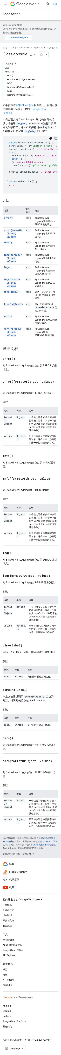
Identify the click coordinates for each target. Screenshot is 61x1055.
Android (7, 1005)
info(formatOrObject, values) (13, 258)
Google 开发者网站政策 (44, 845)
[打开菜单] (5, 4)
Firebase (7, 1016)
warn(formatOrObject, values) (12, 332)
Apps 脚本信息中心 (12, 945)
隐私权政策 (16, 1039)
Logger (21, 123)
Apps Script (11, 14)
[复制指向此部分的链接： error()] (19, 359)
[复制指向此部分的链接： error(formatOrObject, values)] (6, 386)
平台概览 (7, 905)
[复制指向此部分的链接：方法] (12, 201)
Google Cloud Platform (14, 1021)
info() (8, 242)
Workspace (36, 4)
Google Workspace (20, 47)
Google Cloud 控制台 (13, 950)
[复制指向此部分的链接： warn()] (17, 738)
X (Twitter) (8, 980)
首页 (5, 47)
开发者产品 (8, 910)
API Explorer (9, 955)
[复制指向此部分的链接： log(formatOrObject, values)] (54, 576)
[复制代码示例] (55, 138)
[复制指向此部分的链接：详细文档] (21, 349)
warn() (8, 316)
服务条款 (7, 925)
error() (8, 217)
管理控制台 (8, 939)
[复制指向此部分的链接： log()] (15, 553)
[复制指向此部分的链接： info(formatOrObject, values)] (6, 483)
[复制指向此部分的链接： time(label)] (26, 646)
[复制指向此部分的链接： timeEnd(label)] (31, 690)
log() (7, 267)
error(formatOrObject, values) (13, 233)
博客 (5, 969)
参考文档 (53, 47)
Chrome (7, 1011)
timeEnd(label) (13, 304)
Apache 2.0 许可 (50, 841)
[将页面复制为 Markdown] (41, 54)
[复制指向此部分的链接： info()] (17, 456)
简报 (5, 974)
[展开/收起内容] (16, 64)
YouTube (7, 985)
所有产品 (7, 1026)
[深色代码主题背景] (50, 138)
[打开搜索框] (48, 4)
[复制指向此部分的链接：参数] (11, 402)
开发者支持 (8, 920)
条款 (5, 1039)
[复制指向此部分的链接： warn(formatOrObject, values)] (6, 766)
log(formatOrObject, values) (12, 282)
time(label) (11, 291)
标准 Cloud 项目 (25, 105)
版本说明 (7, 915)
